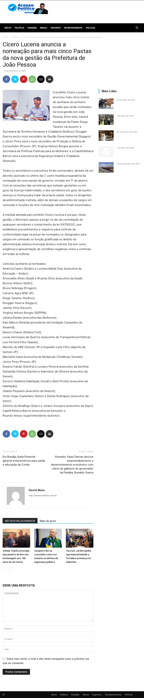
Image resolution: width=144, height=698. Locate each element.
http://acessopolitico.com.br (43, 495)
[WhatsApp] (32, 79)
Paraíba (32, 27)
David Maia (37, 490)
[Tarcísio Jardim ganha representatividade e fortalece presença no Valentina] (79, 538)
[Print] (49, 79)
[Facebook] (6, 79)
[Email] (41, 79)
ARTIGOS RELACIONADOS (20, 520)
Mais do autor (48, 520)
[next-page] (11, 569)
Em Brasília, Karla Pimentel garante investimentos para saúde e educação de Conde (24, 460)
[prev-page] (5, 569)
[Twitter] (15, 79)
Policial (90, 27)
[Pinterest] (23, 79)
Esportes (56, 27)
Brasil (43, 27)
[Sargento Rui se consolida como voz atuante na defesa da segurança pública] (48, 538)
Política (19, 27)
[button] (136, 28)
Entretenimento (73, 27)
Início (7, 27)
